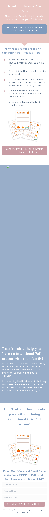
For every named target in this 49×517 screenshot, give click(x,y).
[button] (24, 29)
